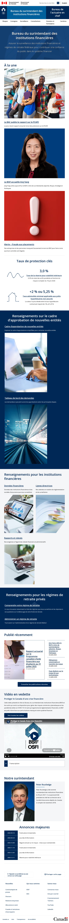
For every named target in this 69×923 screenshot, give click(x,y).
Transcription (14, 763)
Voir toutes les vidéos (16, 715)
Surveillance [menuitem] (24, 21)
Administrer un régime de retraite (21, 619)
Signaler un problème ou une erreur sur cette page (18, 875)
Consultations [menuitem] (35, 21)
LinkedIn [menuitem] (50, 909)
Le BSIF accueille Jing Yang (16, 182)
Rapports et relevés (13, 538)
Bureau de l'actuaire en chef (57, 12)
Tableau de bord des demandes (19, 398)
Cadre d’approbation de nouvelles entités (24, 326)
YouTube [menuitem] (51, 905)
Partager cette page (53, 874)
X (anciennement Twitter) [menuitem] (53, 899)
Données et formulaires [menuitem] (50, 22)
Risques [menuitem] (5, 21)
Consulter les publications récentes (34, 684)
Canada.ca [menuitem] (6, 919)
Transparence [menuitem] (21, 919)
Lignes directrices (44, 485)
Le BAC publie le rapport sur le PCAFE (21, 122)
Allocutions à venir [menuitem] (11, 905)
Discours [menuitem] (8, 896)
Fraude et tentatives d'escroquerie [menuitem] (12, 910)
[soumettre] (58, 3)
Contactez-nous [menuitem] (53, 890)
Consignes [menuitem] (14, 21)
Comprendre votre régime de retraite (22, 605)
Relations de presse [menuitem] (12, 901)
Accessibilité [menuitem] (32, 919)
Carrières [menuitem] (63, 21)
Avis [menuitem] (13, 919)
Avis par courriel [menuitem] (53, 894)
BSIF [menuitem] (28, 890)
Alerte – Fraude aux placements (19, 244)
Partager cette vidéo (55, 756)
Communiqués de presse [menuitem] (11, 891)
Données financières (14, 485)
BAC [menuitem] (28, 894)
